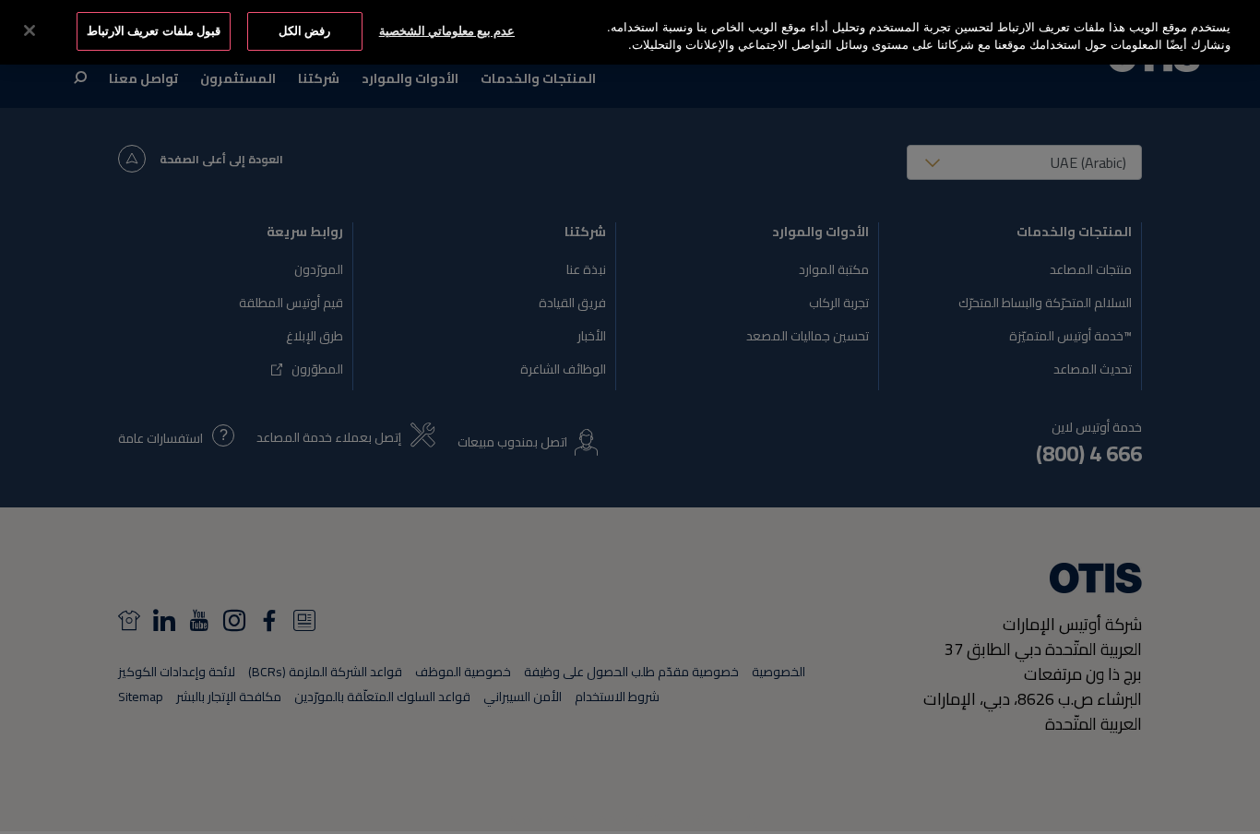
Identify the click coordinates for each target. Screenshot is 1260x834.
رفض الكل (304, 30)
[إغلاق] (29, 30)
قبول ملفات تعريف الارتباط (153, 30)
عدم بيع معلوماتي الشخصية (447, 30)
